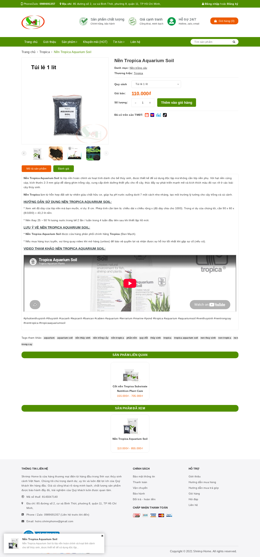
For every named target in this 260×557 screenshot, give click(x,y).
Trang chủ (30, 42)
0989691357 (47, 3)
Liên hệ (135, 42)
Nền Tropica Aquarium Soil (130, 438)
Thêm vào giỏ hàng (176, 103)
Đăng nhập (212, 3)
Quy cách (120, 84)
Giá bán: (120, 93)
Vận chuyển (140, 487)
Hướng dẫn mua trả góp (204, 487)
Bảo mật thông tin (144, 476)
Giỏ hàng (194, 493)
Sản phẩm (69, 42)
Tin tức (118, 42)
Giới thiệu (49, 42)
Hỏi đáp (193, 499)
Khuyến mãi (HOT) (95, 42)
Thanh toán (140, 482)
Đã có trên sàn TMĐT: (128, 114)
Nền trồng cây (138, 67)
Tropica (138, 73)
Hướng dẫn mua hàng (202, 482)
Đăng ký (232, 3)
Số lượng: (121, 102)
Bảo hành (139, 493)
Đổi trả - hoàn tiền (144, 499)
